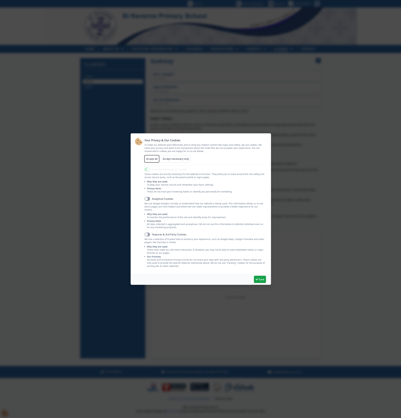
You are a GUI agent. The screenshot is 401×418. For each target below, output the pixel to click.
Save (261, 279)
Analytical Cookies (162, 199)
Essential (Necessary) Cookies (169, 169)
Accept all (151, 159)
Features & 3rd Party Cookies (169, 234)
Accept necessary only (176, 159)
